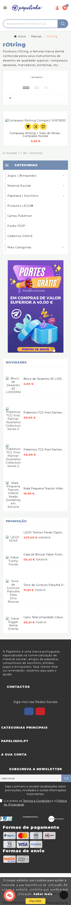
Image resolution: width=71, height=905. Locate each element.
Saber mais (42, 894)
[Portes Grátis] (36, 306)
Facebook (29, 711)
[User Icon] (57, 8)
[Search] (63, 24)
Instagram (40, 711)
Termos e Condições (37, 801)
